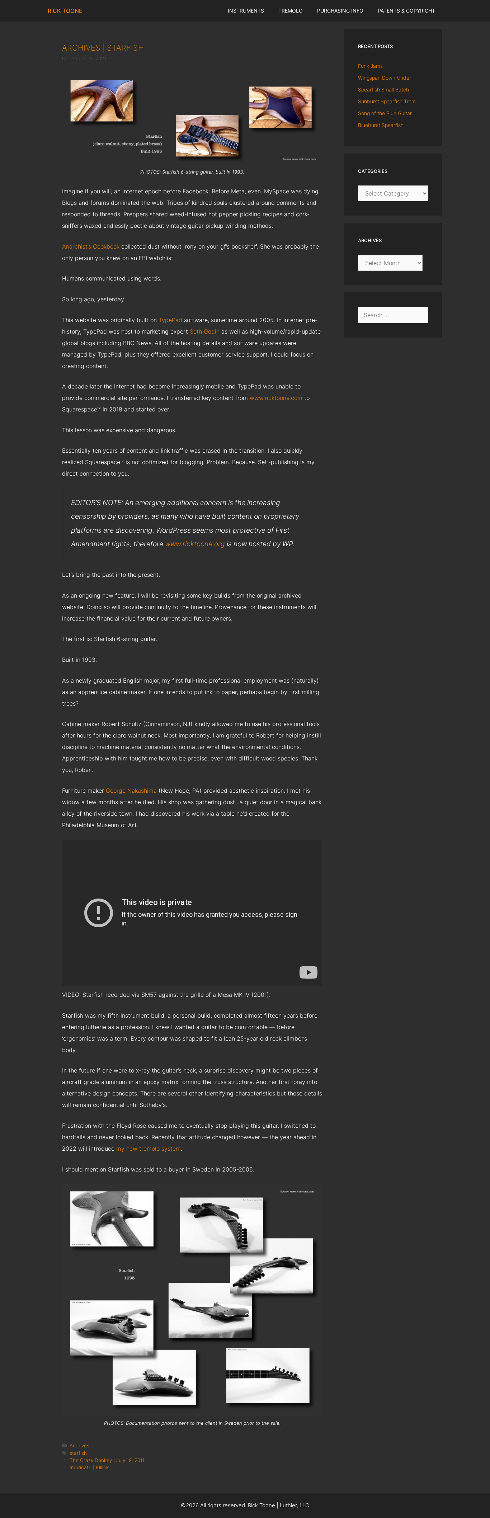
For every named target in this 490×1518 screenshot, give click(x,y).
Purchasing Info (340, 11)
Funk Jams (370, 66)
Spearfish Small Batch (383, 89)
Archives (79, 1445)
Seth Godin (205, 331)
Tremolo (290, 11)
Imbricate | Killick (89, 1467)
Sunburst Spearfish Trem (387, 101)
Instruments (246, 11)
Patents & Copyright (406, 11)
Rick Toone (65, 10)
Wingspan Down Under (384, 78)
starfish (78, 1453)
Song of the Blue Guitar (385, 113)
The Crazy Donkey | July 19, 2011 (107, 1460)
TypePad (170, 320)
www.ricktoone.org (195, 543)
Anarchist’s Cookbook (90, 246)
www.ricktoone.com (276, 397)
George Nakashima (131, 790)
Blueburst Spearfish (381, 125)
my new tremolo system (148, 1148)
